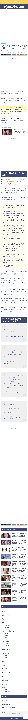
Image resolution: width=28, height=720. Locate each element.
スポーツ (5, 622)
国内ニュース (6, 649)
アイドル (5, 611)
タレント (7, 633)
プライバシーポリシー (9, 701)
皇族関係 (5, 680)
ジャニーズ (4, 43)
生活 (4, 676)
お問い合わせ (6, 704)
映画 (4, 665)
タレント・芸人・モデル (9, 631)
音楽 (4, 688)
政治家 (5, 661)
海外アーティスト (9, 691)
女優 (6, 657)
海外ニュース (6, 672)
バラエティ (8, 645)
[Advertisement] (14, 25)
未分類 (5, 669)
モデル (6, 635)
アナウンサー (6, 615)
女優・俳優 (6, 653)
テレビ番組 (6, 641)
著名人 (5, 684)
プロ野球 (7, 627)
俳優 (6, 655)
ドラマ (6, 643)
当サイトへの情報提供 (9, 707)
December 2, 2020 (9, 394)
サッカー (7, 625)
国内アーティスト (9, 689)
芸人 (6, 637)
